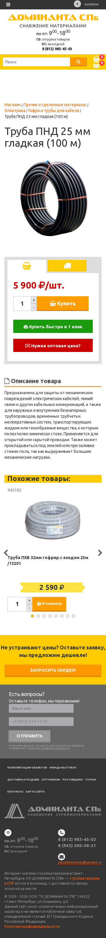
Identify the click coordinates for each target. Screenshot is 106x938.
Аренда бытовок (62, 767)
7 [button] (67, 615)
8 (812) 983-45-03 (57, 49)
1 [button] (32, 615)
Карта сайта (35, 791)
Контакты (92, 4)
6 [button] (61, 615)
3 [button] (44, 615)
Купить (66, 303)
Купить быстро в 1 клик (55, 326)
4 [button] (50, 615)
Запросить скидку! (53, 670)
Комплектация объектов (27, 767)
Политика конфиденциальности (48, 748)
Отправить (29, 736)
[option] (53, 196)
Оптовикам (51, 779)
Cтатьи (90, 779)
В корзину (51, 603)
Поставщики (72, 779)
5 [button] (55, 615)
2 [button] (38, 615)
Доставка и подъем (23, 779)
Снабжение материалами (53, 25)
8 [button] (73, 615)
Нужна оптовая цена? (55, 345)
